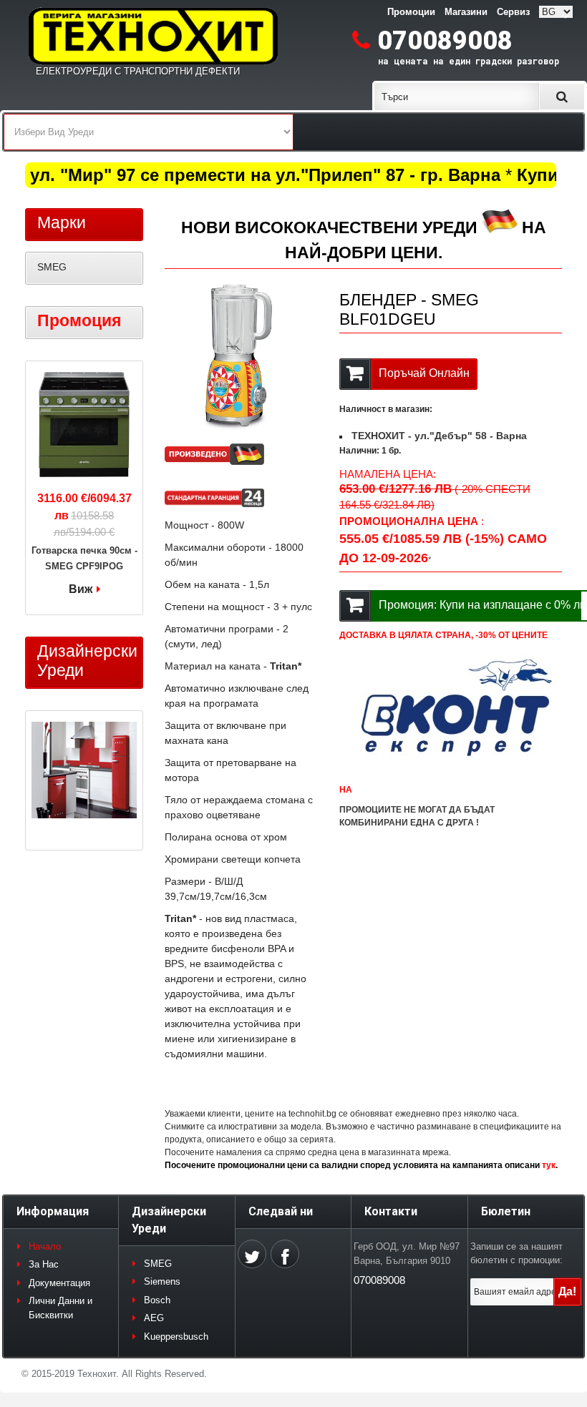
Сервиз (513, 11)
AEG (154, 1318)
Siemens (162, 1281)
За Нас (44, 1264)
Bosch (157, 1300)
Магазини (466, 11)
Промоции (411, 11)
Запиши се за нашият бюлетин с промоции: (516, 1253)
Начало (45, 1246)
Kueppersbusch (176, 1336)
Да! (567, 1291)
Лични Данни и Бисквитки (60, 1307)
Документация (59, 1283)
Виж (80, 589)
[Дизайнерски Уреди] (84, 772)
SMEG (52, 267)
